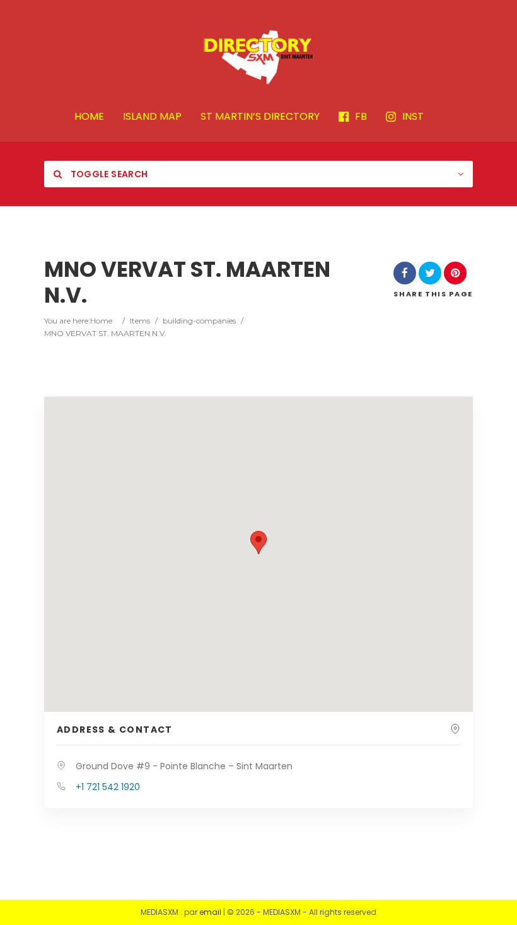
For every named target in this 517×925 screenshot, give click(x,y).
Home (101, 320)
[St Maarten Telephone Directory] (258, 56)
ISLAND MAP (152, 117)
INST (413, 117)
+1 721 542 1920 (108, 787)
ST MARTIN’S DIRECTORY (260, 117)
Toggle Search (108, 174)
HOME (89, 117)
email (210, 912)
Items (140, 320)
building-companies (199, 320)
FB (361, 117)
